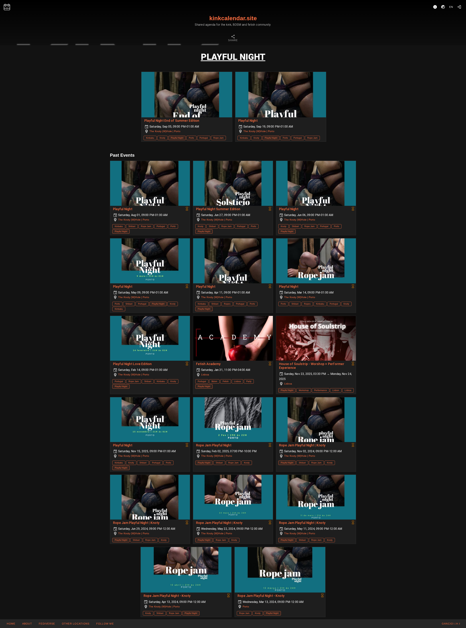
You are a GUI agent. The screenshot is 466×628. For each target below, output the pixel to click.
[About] (435, 7)
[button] (75, 623)
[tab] (233, 38)
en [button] (451, 6)
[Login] (459, 7)
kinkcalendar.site (233, 18)
